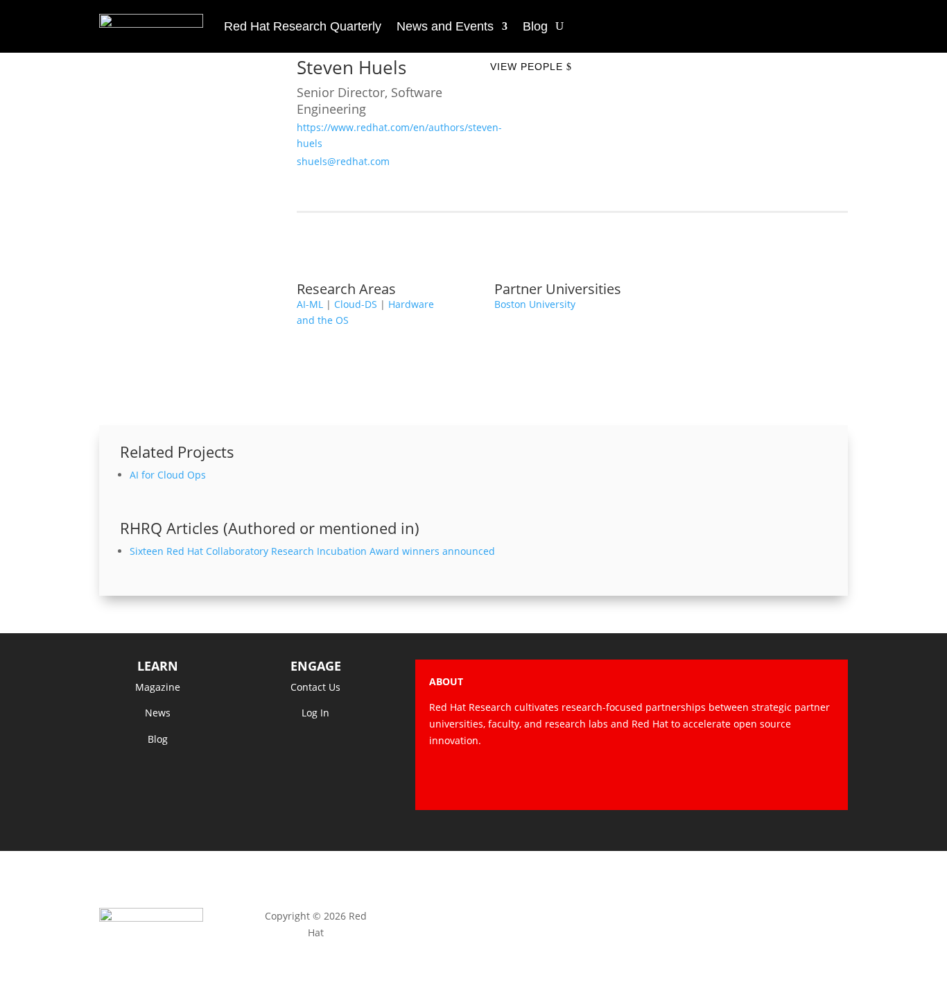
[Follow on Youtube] (795, 779)
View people (526, 66)
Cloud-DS (355, 304)
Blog (535, 26)
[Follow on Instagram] (767, 779)
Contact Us (315, 687)
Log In (315, 712)
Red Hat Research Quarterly (302, 26)
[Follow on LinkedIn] (823, 779)
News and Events (445, 26)
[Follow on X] (740, 779)
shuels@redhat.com (343, 161)
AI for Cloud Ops (168, 474)
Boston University (534, 304)
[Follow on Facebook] (712, 779)
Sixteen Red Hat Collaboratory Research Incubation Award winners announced (312, 551)
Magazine (157, 687)
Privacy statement (473, 915)
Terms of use (631, 915)
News (158, 712)
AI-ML (310, 304)
